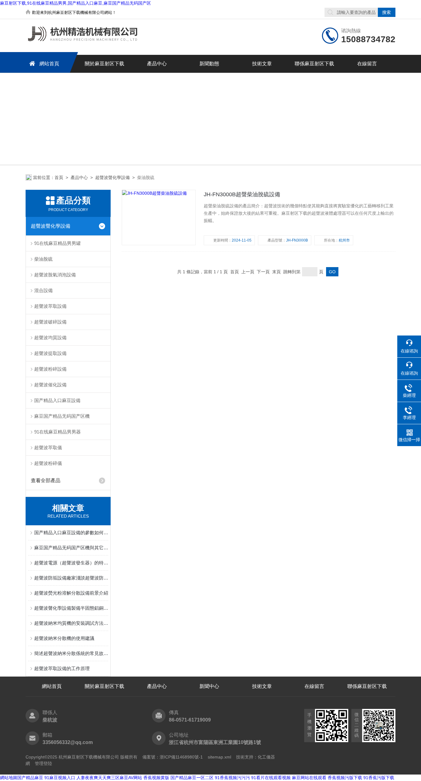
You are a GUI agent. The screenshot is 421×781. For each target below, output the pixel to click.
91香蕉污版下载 (378, 777)
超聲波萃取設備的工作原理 (62, 668)
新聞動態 (209, 63)
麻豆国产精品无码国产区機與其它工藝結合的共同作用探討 (71, 547)
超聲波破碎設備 (50, 321)
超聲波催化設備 (50, 384)
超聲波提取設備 (50, 353)
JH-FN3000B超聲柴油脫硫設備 (242, 194)
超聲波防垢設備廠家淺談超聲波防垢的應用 (71, 577)
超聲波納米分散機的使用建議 (64, 638)
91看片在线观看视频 (271, 777)
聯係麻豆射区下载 (314, 63)
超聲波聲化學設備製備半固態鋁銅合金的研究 (71, 608)
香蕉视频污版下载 (345, 777)
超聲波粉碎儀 (48, 463)
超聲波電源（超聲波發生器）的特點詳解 (71, 562)
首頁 (59, 177)
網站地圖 (8, 777)
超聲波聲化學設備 (112, 177)
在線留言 (367, 63)
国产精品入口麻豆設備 (57, 400)
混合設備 (43, 290)
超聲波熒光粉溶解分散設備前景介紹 (71, 593)
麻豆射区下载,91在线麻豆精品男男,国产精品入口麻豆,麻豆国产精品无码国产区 (75, 3)
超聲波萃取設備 (50, 306)
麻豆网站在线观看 (309, 777)
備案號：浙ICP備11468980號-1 (172, 757)
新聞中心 (209, 686)
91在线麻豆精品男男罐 (57, 243)
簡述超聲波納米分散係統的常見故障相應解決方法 (71, 653)
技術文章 (262, 63)
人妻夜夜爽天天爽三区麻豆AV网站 (109, 777)
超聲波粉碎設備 (50, 369)
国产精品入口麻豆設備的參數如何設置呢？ (71, 532)
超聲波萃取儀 (48, 447)
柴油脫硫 (43, 259)
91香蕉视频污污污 (232, 777)
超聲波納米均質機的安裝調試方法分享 (71, 623)
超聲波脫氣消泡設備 (55, 274)
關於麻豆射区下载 (104, 63)
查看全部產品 (45, 480)
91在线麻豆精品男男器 (57, 431)
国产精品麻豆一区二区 (192, 777)
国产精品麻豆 (30, 777)
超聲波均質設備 (50, 337)
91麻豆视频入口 (59, 777)
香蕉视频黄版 (156, 777)
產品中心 (157, 63)
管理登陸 (43, 763)
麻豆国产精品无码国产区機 (62, 416)
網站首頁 (49, 63)
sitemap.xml (219, 757)
